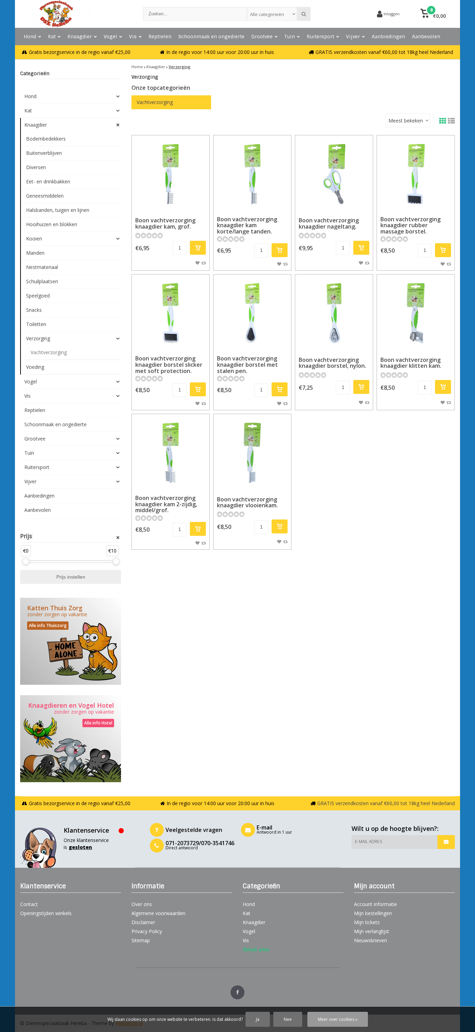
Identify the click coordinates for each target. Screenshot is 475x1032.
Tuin (289, 36)
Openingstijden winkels (46, 913)
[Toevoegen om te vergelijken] (203, 262)
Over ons (141, 904)
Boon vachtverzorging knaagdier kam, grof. (165, 223)
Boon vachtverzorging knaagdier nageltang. (329, 223)
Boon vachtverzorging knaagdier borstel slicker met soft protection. (168, 364)
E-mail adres (368, 841)
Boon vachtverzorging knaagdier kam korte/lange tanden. (247, 225)
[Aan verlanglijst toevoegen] (197, 262)
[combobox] (272, 14)
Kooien (34, 238)
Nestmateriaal (42, 267)
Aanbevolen (426, 36)
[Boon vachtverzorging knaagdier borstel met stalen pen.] (252, 313)
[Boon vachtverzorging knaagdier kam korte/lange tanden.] (252, 174)
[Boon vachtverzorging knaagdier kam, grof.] (170, 174)
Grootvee (262, 36)
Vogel (110, 36)
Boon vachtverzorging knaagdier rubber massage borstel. (410, 225)
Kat (52, 36)
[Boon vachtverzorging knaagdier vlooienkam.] (252, 453)
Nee (288, 1019)
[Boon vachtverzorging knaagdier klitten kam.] (416, 313)
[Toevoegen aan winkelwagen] (198, 248)
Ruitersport (320, 36)
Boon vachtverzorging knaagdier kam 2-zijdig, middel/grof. (166, 504)
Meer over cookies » (337, 1019)
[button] (433, 14)
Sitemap (140, 940)
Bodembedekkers (46, 138)
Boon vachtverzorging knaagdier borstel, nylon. (332, 363)
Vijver (353, 36)
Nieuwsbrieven (370, 940)
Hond (30, 36)
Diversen (36, 167)
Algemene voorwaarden (158, 913)
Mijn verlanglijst (371, 931)
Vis (133, 36)
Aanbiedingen (388, 36)
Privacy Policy (146, 931)
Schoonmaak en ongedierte (211, 36)
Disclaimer (143, 922)
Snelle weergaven (171, 203)
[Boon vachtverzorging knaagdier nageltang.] (334, 174)
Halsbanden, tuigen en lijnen (57, 210)
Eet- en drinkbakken (48, 181)
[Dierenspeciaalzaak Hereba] (74, 14)
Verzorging (38, 338)
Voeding (35, 367)
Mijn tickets (367, 922)
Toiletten (36, 324)
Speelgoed (38, 295)
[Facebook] (237, 992)
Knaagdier (79, 36)
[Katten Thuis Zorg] (70, 641)
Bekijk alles (256, 949)
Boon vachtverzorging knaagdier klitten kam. (410, 363)
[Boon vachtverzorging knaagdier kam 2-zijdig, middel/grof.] (170, 453)
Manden (35, 252)
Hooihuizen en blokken (51, 224)
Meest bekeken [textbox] (405, 120)
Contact (29, 904)
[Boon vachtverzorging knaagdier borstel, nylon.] (334, 313)
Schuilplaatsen (42, 281)
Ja (257, 1019)
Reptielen (159, 36)
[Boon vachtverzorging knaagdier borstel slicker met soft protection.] (170, 313)
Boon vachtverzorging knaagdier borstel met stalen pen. (247, 364)
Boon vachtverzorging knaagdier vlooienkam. (247, 502)
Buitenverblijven (44, 153)
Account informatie (375, 904)
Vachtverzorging (49, 352)
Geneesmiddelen (45, 195)
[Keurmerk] (345, 14)
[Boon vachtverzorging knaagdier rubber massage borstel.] (416, 174)
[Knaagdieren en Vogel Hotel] (70, 738)
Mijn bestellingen (373, 913)
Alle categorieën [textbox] (267, 14)
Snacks (34, 310)
